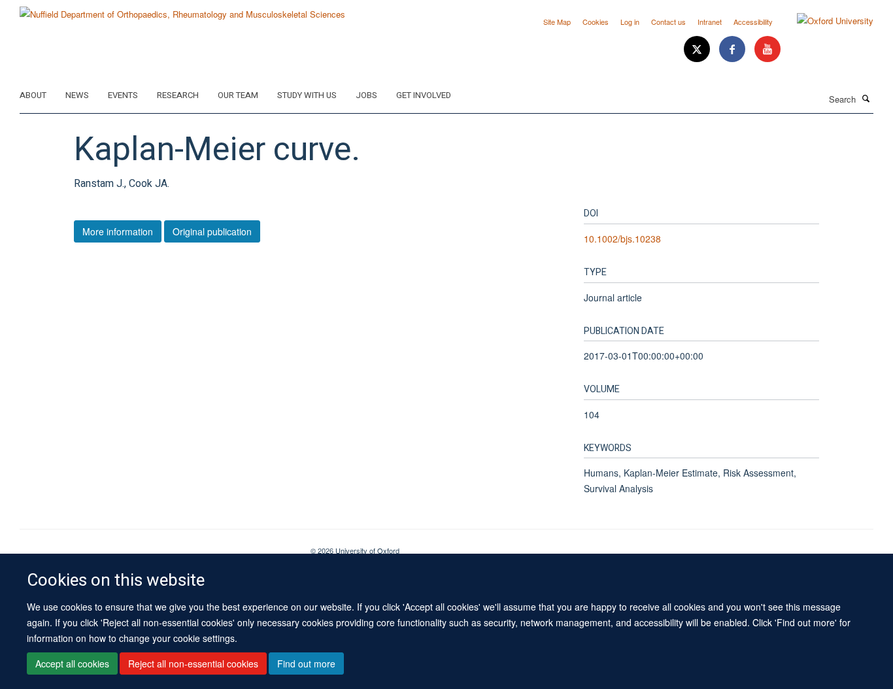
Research (178, 95)
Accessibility (753, 21)
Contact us (668, 21)
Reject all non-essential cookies (193, 663)
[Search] (866, 98)
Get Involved (423, 95)
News (77, 95)
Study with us (307, 95)
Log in (629, 21)
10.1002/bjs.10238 (622, 238)
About (33, 95)
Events (123, 95)
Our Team (238, 95)
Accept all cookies (72, 663)
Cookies (595, 21)
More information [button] (117, 231)
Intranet (710, 21)
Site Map (557, 21)
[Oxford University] (825, 21)
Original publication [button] (212, 231)
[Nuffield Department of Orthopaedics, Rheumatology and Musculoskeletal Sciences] (182, 9)
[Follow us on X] (698, 49)
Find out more (306, 663)
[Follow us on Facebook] (733, 49)
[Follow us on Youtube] (767, 49)
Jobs (366, 95)
